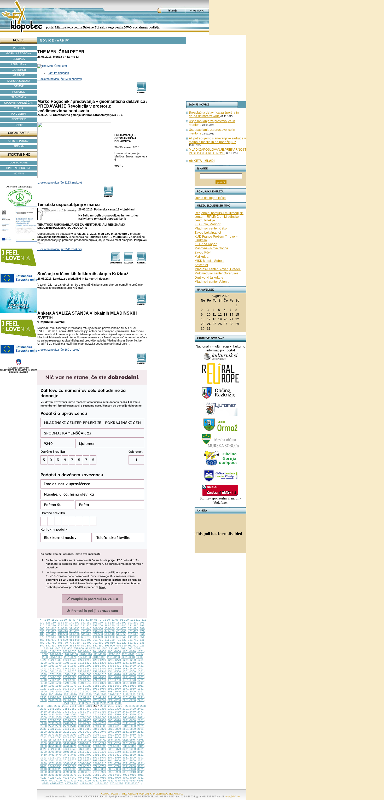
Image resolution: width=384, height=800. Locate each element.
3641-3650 (114, 760)
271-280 (121, 625)
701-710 (98, 639)
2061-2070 (55, 694)
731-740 (133, 639)
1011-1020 (54, 651)
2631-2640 (69, 720)
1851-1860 (55, 685)
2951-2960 (129, 731)
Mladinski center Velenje (212, 282)
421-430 (86, 631)
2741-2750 (129, 723)
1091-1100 (71, 654)
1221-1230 (54, 659)
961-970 (90, 648)
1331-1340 (114, 662)
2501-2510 (84, 714)
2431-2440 (84, 711)
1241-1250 (84, 659)
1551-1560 (129, 671)
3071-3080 (99, 737)
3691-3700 (84, 763)
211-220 (51, 625)
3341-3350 (84, 749)
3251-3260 (55, 746)
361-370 (121, 628)
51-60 (89, 619)
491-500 (63, 634)
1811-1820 (99, 682)
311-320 (63, 628)
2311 (50, 705)
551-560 (133, 634)
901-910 (122, 645)
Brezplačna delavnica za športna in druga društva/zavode (214, 114)
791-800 (98, 642)
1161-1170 (70, 657)
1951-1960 (99, 688)
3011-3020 (114, 734)
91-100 (124, 619)
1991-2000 (55, 691)
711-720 (110, 639)
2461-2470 (129, 711)
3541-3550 (69, 757)
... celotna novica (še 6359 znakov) (59, 78)
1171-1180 (84, 657)
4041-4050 (84, 777)
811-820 (121, 642)
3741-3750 (54, 766)
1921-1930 (54, 688)
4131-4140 (114, 780)
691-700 (86, 639)
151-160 (86, 622)
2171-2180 (114, 697)
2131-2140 (54, 697)
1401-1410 (114, 665)
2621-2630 (54, 720)
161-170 (98, 622)
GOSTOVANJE (19, 162)
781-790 (86, 642)
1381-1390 (84, 665)
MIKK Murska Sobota (209, 261)
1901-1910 (129, 685)
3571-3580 (114, 757)
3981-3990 (99, 774)
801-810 (110, 642)
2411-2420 (54, 711)
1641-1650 (54, 677)
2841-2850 (69, 728)
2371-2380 (99, 708)
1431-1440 (54, 668)
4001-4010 (129, 774)
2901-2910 (55, 731)
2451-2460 (114, 711)
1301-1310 (70, 662)
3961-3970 (70, 774)
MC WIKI (19, 173)
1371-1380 (70, 665)
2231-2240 (99, 700)
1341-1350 (129, 662)
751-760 (51, 642)
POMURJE (18, 91)
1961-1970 (114, 688)
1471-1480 (114, 668)
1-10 (47, 619)
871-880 (86, 645)
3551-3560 (84, 757)
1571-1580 (55, 674)
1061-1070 (129, 651)
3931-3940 (129, 771)
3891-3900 (70, 771)
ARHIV (19, 124)
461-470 (133, 631)
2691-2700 (55, 723)
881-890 (98, 645)
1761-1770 (129, 680)
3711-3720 (114, 763)
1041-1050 (99, 651)
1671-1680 (99, 677)
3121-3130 (69, 740)
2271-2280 (77, 703)
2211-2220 (69, 700)
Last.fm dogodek (58, 72)
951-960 (79, 648)
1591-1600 (84, 674)
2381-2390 (114, 708)
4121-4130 (99, 780)
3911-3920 (99, 771)
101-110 (135, 619)
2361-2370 (84, 708)
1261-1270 (114, 659)
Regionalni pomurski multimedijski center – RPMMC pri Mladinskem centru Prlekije (219, 216)
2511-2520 (99, 714)
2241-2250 (114, 700)
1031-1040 (84, 651)
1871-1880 (84, 685)
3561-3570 (99, 757)
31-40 (71, 619)
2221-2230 (84, 700)
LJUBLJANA (18, 64)
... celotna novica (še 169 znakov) (58, 349)
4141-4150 (129, 780)
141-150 (74, 622)
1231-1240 (69, 659)
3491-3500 (99, 754)
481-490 (51, 634)
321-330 (74, 628)
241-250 (86, 625)
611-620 (98, 637)
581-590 (63, 637)
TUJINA (18, 108)
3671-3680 (55, 763)
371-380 (133, 628)
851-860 (63, 645)
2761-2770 (55, 726)
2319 (111, 705)
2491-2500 (70, 714)
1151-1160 (55, 657)
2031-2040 (114, 691)
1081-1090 (56, 654)
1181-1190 (98, 657)
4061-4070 (114, 777)
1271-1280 (129, 659)
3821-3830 (69, 769)
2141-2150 (69, 697)
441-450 (109, 631)
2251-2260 (129, 700)
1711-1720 (54, 680)
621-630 (109, 637)
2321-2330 (132, 705)
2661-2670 (114, 720)
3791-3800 (129, 766)
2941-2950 (114, 731)
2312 (57, 705)
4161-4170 (56, 783)
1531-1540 (99, 671)
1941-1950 (84, 688)
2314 (73, 705)
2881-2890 (129, 728)
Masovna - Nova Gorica (211, 248)
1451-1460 (84, 668)
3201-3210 (84, 743)
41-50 (80, 619)
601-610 (86, 637)
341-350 (98, 628)
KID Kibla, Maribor (207, 224)
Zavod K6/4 (203, 252)
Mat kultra (201, 256)
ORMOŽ (19, 86)
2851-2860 (84, 728)
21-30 (63, 619)
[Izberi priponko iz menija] (116, 262)
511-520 (86, 634)
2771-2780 (70, 726)
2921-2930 (84, 731)
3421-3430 (99, 751)
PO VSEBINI (18, 113)
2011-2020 (84, 691)
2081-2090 (85, 694)
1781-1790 (55, 682)
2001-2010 (70, 691)
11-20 (54, 619)
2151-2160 (84, 697)
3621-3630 (84, 760)
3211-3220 (99, 743)
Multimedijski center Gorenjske (216, 273)
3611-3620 (69, 760)
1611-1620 (114, 674)
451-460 (121, 631)
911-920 (133, 645)
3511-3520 (129, 754)
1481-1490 (129, 668)
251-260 (98, 625)
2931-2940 (99, 731)
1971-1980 (129, 688)
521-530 (98, 634)
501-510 (74, 634)
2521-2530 (114, 714)
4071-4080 (129, 777)
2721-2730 (99, 723)
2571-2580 (84, 717)
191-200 (133, 622)
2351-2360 (69, 708)
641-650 (133, 637)
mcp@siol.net (232, 796)
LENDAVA (19, 58)
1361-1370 (55, 665)
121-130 (51, 622)
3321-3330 (54, 749)
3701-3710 (99, 763)
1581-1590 (70, 674)
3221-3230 (114, 743)
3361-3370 (114, 749)
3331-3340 (69, 749)
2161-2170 (99, 697)
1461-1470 (99, 668)
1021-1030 (69, 651)
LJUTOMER (19, 69)
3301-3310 (129, 746)
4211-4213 (131, 783)
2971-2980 (55, 734)
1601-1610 (99, 674)
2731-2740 (114, 723)
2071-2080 (70, 694)
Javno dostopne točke (210, 198)
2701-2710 (70, 723)
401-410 (63, 631)
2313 (65, 705)
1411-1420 (129, 665)
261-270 (109, 625)
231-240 (74, 625)
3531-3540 (54, 757)
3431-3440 (114, 751)
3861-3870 (129, 769)
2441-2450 (99, 711)
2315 (81, 705)
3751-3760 (69, 766)
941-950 (67, 648)
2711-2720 (84, 723)
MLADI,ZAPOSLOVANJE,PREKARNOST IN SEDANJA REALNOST (217, 151)
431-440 (98, 631)
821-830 (133, 642)
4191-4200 (101, 783)
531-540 (109, 634)
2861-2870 (99, 728)
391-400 (51, 631)
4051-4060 (99, 777)
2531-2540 (129, 714)
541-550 (121, 634)
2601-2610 (129, 717)
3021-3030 (129, 734)
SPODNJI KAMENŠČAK (18, 102)
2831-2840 (54, 728)
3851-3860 (114, 769)
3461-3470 (55, 754)
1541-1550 (114, 671)
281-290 (133, 625)
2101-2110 (114, 694)
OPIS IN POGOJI (18, 140)
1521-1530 (84, 671)
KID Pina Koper (206, 244)
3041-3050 (54, 737)
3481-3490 (84, 754)
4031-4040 (69, 777)
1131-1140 (128, 654)
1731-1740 (84, 680)
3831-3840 (84, 769)
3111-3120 (54, 740)
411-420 (74, 631)
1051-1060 (114, 651)
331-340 (86, 628)
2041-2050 (129, 691)
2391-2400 (129, 708)
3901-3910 (84, 771)
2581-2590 (99, 717)
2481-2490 (55, 714)
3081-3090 (114, 737)
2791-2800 (99, 726)
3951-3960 (55, 774)
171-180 (109, 622)
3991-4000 (114, 774)
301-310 (51, 628)
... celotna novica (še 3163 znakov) (59, 182)
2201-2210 (55, 700)
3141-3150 (99, 740)
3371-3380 (129, 749)
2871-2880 (114, 728)
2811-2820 (129, 726)
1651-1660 (69, 677)
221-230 (62, 625)
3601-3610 (55, 760)
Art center (201, 265)
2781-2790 (84, 726)
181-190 (121, 622)
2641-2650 (84, 720)
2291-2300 (107, 703)
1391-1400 (99, 665)
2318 (103, 705)
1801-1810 (84, 682)
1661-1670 (84, 677)
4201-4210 (116, 783)
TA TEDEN (19, 47)
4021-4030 (54, 777)
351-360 (109, 628)
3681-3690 (70, 763)
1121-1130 (113, 654)
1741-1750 (99, 680)
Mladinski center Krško (211, 228)
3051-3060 (69, 737)
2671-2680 (129, 720)
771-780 (74, 642)
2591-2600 (114, 717)
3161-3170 (129, 740)
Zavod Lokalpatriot (208, 232)
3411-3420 (84, 751)
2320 (119, 705)
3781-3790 (114, 766)
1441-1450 (69, 668)
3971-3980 (84, 774)
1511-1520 (69, 671)
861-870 (74, 645)
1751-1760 (114, 680)
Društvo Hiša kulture (209, 277)
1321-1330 (99, 662)
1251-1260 (99, 659)
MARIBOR (19, 75)
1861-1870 (70, 685)
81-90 (115, 619)
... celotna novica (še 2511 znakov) (59, 249)
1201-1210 (128, 657)
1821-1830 (114, 682)
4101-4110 (70, 780)
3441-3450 (129, 751)
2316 (89, 705)
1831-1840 (129, 682)
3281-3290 (99, 746)
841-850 (51, 645)
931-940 (55, 648)
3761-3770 (84, 766)
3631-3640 (99, 760)
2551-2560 (55, 717)
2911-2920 (69, 731)
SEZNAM (18, 146)
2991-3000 (84, 734)
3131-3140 (84, 740)
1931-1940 (69, 688)
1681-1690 (114, 677)
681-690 (74, 639)
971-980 (102, 648)
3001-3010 (99, 734)
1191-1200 (113, 657)
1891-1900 (114, 685)
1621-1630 (129, 674)
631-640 (121, 637)
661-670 (51, 639)
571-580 (51, 637)
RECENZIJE (18, 119)
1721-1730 (69, 680)
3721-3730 (129, 763)
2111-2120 (129, 694)
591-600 (74, 637)
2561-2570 (70, 717)
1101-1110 (85, 654)
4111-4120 (84, 780)
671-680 (63, 639)
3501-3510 (114, 754)
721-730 (121, 639)
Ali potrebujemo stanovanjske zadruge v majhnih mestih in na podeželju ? (217, 140)
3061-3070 (84, 737)
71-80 (106, 619)
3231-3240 (129, 743)
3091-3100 (129, 737)
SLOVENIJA (18, 97)
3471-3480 (70, 754)
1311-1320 (84, 662)
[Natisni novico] (141, 92)
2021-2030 (99, 691)
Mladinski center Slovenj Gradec (218, 269)
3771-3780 (99, 766)
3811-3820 (54, 769)
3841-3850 (99, 769)
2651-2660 (99, 720)
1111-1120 (100, 654)
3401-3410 (70, 751)
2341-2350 (54, 708)
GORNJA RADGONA (18, 53)
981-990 (114, 648)
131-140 (62, 622)
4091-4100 (55, 780)
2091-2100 (100, 694)
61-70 (97, 619)
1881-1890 (99, 685)
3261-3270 (70, 746)
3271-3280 (84, 746)
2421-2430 (69, 711)
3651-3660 (129, 760)
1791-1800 (70, 682)
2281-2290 (92, 703)
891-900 (110, 645)
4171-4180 (71, 783)
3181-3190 (55, 743)
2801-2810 (114, 726)
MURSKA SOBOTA (18, 80)
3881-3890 (55, 771)
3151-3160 (114, 740)
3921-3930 (114, 771)
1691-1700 (129, 677)
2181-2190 (129, 697)
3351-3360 (99, 749)
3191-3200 (70, 743)
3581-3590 (129, 757)
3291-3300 (114, 746)
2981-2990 (70, 734)
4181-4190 (86, 783)
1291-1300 (55, 662)
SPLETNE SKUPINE (18, 168)
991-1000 (126, 648)
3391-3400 (55, 751)
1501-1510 (55, 671)
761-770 (63, 642)
